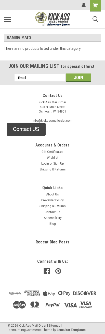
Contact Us (52, 212)
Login (45, 163)
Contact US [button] (26, 129)
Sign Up (58, 163)
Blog (52, 224)
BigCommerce (31, 330)
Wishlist (52, 157)
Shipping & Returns (53, 169)
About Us (52, 194)
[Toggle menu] (7, 19)
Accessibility (53, 218)
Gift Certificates (52, 152)
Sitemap (54, 325)
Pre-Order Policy (52, 200)
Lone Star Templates (71, 330)
